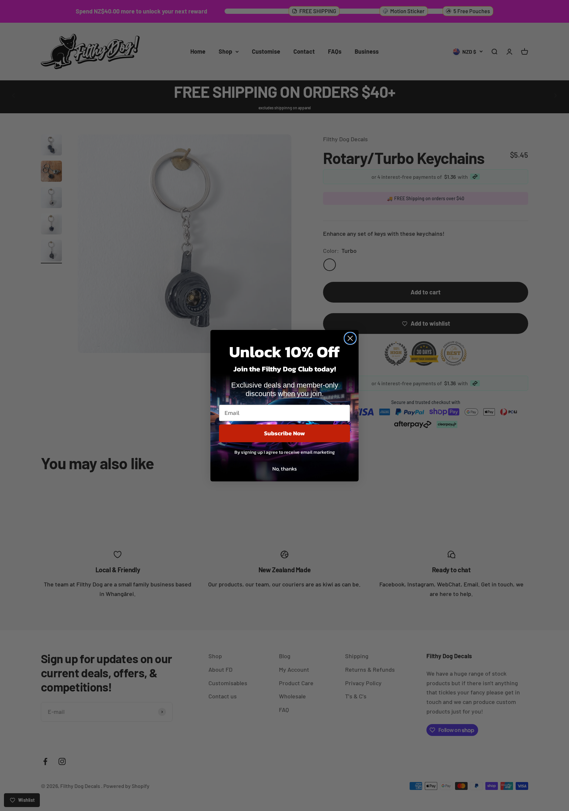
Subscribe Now (284, 433)
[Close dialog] (350, 338)
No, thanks (284, 469)
